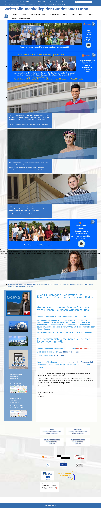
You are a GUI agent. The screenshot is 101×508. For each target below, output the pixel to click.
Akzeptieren (6, 257)
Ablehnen (17, 257)
